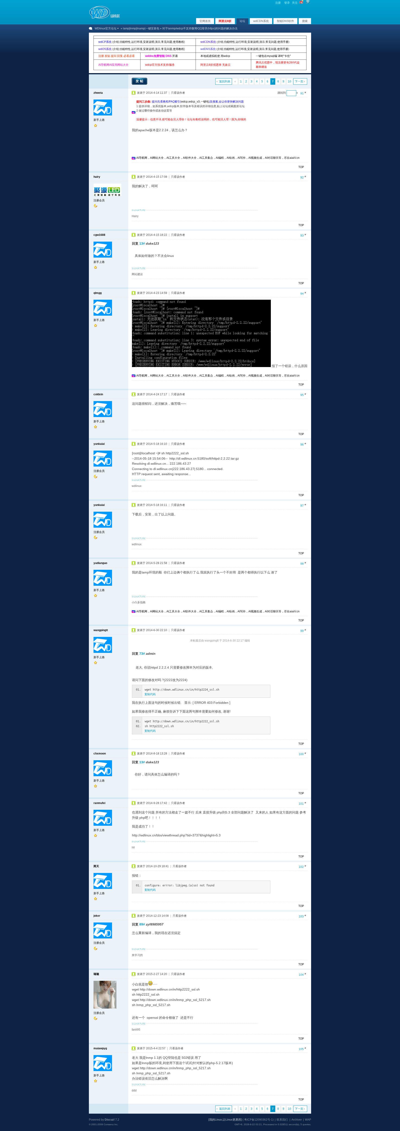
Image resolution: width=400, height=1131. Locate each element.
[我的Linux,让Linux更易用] (225, 1119)
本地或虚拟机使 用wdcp (215, 56)
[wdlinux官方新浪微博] (301, 2)
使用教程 (178, 42)
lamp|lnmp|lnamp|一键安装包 (141, 28)
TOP (301, 167)
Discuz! (110, 1119)
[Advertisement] (220, 123)
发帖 (140, 81)
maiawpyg (100, 1048)
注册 (278, 2)
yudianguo (100, 563)
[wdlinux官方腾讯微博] (308, 2)
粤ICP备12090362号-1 (258, 1119)
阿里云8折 (225, 21)
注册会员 (99, 200)
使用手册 (282, 42)
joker (97, 915)
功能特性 (125, 42)
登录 (287, 2)
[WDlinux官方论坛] (104, 18)
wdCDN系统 (261, 21)
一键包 (204, 101)
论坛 (242, 21)
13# (142, 243)
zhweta (98, 92)
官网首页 (205, 21)
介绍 (116, 42)
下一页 (299, 81)
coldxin (98, 394)
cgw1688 (99, 235)
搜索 (305, 21)
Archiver (296, 1119)
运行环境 (136, 42)
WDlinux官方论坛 (105, 28)
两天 (96, 866)
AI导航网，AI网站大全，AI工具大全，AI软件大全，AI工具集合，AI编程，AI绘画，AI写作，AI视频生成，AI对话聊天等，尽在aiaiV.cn (218, 157)
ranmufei (99, 803)
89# (142, 924)
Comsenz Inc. (111, 1124)
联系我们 (282, 1119)
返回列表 (224, 81)
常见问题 (166, 42)
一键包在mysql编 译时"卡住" (273, 56)
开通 (175, 56)
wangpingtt (101, 630)
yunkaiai (99, 444)
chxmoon (100, 753)
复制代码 (150, 694)
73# (142, 653)
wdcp (184, 101)
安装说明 (148, 42)
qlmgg (98, 293)
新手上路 (99, 120)
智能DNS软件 (285, 21)
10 (289, 81)
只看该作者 (178, 92)
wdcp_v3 (194, 101)
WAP (308, 1119)
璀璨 (96, 974)
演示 (157, 42)
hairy (97, 176)
